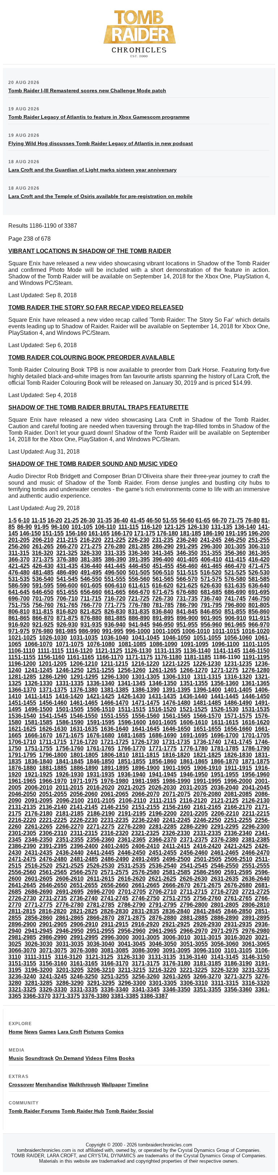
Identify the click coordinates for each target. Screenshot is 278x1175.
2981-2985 (22, 937)
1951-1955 (225, 774)
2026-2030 (162, 787)
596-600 (67, 585)
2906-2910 (84, 924)
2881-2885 (194, 918)
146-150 (30, 533)
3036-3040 (100, 944)
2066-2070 (146, 794)
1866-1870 (225, 761)
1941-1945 (163, 774)
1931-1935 (100, 774)
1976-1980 (115, 781)
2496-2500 (176, 859)
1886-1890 (84, 768)
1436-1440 (193, 696)
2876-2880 (163, 918)
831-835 (138, 611)
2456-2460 (194, 853)
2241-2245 (176, 820)
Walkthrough (84, 1084)
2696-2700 (101, 892)
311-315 (18, 553)
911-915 (259, 618)
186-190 (213, 533)
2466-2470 (256, 853)
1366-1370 (22, 690)
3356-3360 (238, 989)
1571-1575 (238, 716)
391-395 (139, 559)
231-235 (162, 540)
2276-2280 (132, 827)
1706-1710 (22, 742)
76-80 (252, 520)
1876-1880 (22, 768)
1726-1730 (145, 742)
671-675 (163, 592)
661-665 (115, 592)
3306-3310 (194, 983)
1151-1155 (21, 657)
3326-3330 (53, 989)
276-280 (115, 546)
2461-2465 (225, 853)
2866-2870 (100, 918)
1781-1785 (225, 748)
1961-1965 (22, 781)
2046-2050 (22, 794)
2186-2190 (101, 813)
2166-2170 (238, 807)
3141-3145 (225, 957)
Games (47, 1032)
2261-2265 (38, 827)
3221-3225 (193, 970)
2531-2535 (132, 866)
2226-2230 (84, 820)
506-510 (163, 572)
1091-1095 (194, 644)
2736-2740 (84, 898)
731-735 (187, 598)
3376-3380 (95, 996)
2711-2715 (193, 892)
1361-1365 (256, 683)
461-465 (211, 566)
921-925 (43, 625)
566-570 (187, 579)
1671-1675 (70, 735)
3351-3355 (207, 989)
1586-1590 (70, 722)
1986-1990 (176, 781)
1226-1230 (207, 664)
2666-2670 (176, 885)
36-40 (120, 520)
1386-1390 (146, 690)
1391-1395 (176, 690)
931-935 (91, 625)
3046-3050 (163, 944)
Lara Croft (70, 1032)
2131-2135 (22, 807)
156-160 (76, 533)
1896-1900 (146, 768)
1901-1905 (176, 768)
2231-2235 (115, 820)
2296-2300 (256, 827)
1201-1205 (53, 664)
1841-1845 (70, 761)
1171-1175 (139, 657)
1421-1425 (100, 696)
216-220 (90, 540)
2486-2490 (115, 859)
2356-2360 (100, 840)
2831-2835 (145, 911)
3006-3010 (176, 937)
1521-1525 (193, 709)
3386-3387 (154, 996)
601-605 (91, 585)
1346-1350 (163, 683)
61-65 (202, 520)
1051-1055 (207, 638)
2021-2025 (132, 787)
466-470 (235, 566)
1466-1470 (115, 703)
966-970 (259, 625)
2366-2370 (163, 840)
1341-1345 (132, 683)
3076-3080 (84, 950)
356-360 (235, 553)
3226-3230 (225, 970)
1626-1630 (53, 729)
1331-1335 (70, 683)
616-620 (162, 585)
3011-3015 (207, 937)
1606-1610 (194, 722)
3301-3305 (163, 983)
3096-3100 (207, 950)
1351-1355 (194, 683)
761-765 (67, 605)
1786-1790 (256, 748)
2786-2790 (132, 905)
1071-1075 (70, 644)
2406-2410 (146, 846)
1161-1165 (80, 657)
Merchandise (51, 1084)
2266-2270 (70, 827)
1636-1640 (115, 729)
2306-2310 (53, 833)
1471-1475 (146, 703)
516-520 (211, 572)
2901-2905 (53, 924)
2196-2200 (163, 813)
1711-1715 (53, 742)
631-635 (235, 585)
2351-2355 (70, 840)
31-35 (104, 520)
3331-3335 (84, 989)
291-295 (187, 546)
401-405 (187, 559)
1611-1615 (225, 722)
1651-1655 (207, 729)
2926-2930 (207, 924)
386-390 (115, 559)
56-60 (186, 520)
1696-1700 (225, 735)
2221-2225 (53, 820)
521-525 (235, 572)
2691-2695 (70, 892)
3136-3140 (193, 957)
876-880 (91, 618)
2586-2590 (207, 872)
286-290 (163, 546)
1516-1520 (162, 709)
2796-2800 (194, 905)
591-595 (43, 585)
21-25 (71, 520)
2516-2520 (38, 866)
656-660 (91, 592)
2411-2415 (176, 846)
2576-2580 (146, 872)
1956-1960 (256, 774)
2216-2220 (22, 820)
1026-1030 (53, 638)
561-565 (163, 579)
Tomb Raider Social (129, 1111)
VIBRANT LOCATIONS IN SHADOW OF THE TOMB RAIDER (89, 251)
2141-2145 (84, 807)
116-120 (151, 527)
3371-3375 (66, 996)
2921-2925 (176, 924)
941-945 (139, 625)
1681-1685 (132, 735)
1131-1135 (167, 651)
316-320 (42, 553)
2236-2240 (146, 820)
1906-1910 (208, 768)
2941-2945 (38, 931)
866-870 (43, 618)
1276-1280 (256, 670)
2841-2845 (207, 911)
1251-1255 (100, 670)
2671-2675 (207, 885)
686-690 (235, 592)
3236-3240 (22, 976)
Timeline (137, 1084)
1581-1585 (38, 722)
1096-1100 (225, 644)
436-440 (91, 566)
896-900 (187, 618)
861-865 (19, 618)
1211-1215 (114, 664)
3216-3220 (162, 970)
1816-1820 (176, 755)
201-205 (19, 540)
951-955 (187, 625)
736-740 (211, 598)
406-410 (211, 559)
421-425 (19, 566)
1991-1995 (207, 781)
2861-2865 (70, 918)
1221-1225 (176, 664)
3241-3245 (53, 976)
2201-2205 (194, 813)
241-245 (211, 540)
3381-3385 (125, 996)
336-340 (138, 553)
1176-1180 (168, 657)
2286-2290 (194, 827)
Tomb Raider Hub (83, 1111)
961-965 (235, 625)
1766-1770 (132, 748)
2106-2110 (132, 800)
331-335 (115, 553)
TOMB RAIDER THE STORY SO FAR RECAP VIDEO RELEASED (96, 307)
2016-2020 (100, 787)
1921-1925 (38, 774)
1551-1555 (115, 716)
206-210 (43, 540)
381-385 (91, 559)
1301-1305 (146, 677)
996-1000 (138, 631)
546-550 (91, 579)
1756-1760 (70, 748)
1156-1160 (51, 657)
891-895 (163, 618)
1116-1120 (79, 651)
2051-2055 (53, 794)
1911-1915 (238, 768)
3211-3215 (132, 970)
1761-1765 (100, 748)
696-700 (19, 598)
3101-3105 (238, 950)
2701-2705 (132, 892)
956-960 (211, 625)
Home (16, 1032)
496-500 (115, 572)
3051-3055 (194, 944)
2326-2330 (176, 833)
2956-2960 (132, 931)
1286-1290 (53, 677)
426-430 (43, 566)
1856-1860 (163, 761)
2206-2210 (225, 813)
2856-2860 (38, 918)
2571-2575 (115, 872)
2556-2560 (22, 872)
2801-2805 (225, 905)
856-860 (259, 611)
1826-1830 (238, 755)
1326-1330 (38, 683)
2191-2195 (132, 813)
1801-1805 (84, 755)
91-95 (41, 527)
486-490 (67, 572)
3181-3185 (207, 963)
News (31, 1032)
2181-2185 (70, 813)
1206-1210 (84, 664)
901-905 (211, 618)
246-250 (235, 540)
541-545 (67, 579)
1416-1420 (69, 696)
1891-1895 (115, 768)
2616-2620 (132, 879)
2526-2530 (100, 866)
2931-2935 (238, 924)
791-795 (211, 605)
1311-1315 (207, 677)
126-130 (198, 527)
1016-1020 (256, 631)
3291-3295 (101, 983)
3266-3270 (207, 976)
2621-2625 (162, 879)
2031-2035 (193, 787)
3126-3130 (131, 957)
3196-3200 (38, 970)
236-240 (187, 540)
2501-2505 (208, 859)
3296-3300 (132, 983)
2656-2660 (115, 885)
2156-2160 (176, 807)
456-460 (187, 566)
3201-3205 (70, 970)
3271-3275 (238, 976)
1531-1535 (256, 709)
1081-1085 (132, 644)
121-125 (174, 527)
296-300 (211, 546)
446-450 (139, 566)
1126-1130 (138, 651)
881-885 (115, 618)
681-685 (211, 592)
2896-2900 (22, 924)
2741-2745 (115, 898)
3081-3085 (115, 950)
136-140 (245, 527)
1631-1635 (84, 729)
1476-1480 (176, 703)
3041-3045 (132, 944)
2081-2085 (238, 794)
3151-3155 (22, 963)
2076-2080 (207, 794)
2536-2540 (163, 866)
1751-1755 (38, 748)
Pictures (94, 1032)
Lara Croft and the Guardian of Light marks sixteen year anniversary (92, 170)
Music (16, 1058)
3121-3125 (99, 957)
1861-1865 (194, 761)
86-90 (24, 527)
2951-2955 (100, 931)
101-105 (82, 527)
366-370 (19, 559)
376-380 (67, 559)
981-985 (66, 631)
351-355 (211, 553)
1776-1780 (194, 748)
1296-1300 (115, 677)
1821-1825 (207, 755)
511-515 (187, 572)
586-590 (19, 585)
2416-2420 (207, 846)
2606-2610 (70, 879)
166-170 (121, 533)
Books (127, 1058)
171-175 (144, 533)
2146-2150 (115, 807)
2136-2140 (53, 807)
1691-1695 (194, 735)
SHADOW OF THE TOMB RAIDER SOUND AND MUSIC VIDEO (92, 464)
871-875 (67, 618)
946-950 (163, 625)
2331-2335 (207, 833)
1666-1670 (38, 735)
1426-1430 (132, 696)
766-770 (91, 605)
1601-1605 (163, 722)
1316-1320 (238, 677)
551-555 (115, 579)
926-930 (67, 625)
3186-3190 (238, 963)
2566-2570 (84, 872)
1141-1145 (226, 651)
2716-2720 (225, 892)
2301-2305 (22, 833)
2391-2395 (53, 846)
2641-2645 (22, 885)
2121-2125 (225, 800)
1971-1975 (84, 781)
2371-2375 (194, 840)
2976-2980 (256, 931)
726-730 (162, 598)
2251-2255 (238, 820)
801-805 (259, 605)
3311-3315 (225, 983)
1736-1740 (207, 742)
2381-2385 (256, 840)
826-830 (115, 611)
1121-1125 (108, 651)
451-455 (163, 566)
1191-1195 (256, 657)
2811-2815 (22, 911)
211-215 (66, 540)
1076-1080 (101, 644)
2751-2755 (176, 898)
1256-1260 (132, 670)
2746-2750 (146, 898)
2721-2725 (256, 892)
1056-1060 (238, 638)
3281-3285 (38, 983)
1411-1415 (38, 696)
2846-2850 (238, 911)
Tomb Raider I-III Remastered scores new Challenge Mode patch (87, 90)
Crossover (21, 1084)
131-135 (221, 527)
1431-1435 (162, 696)
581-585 (259, 579)
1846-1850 (100, 761)
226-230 (138, 540)
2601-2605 (38, 879)
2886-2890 (225, 918)
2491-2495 (146, 859)
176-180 (167, 533)
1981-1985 (146, 781)
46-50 (153, 520)
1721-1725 (115, 742)
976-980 (42, 631)
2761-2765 (238, 898)
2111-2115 (162, 800)
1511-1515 (132, 709)
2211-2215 (256, 813)
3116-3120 (68, 957)
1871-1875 (256, 761)
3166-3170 (115, 963)
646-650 (43, 592)
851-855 (235, 611)
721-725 (138, 598)
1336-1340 (100, 683)
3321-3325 (22, 989)
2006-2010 (38, 787)
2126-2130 (256, 800)
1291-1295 (84, 677)
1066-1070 (38, 644)
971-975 (19, 631)
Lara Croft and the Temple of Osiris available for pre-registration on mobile (100, 196)
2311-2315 (84, 833)
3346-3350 (176, 989)
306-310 (259, 546)
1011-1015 (226, 631)
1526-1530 (225, 709)
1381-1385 (115, 690)
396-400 (163, 559)
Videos (93, 1058)
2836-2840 (176, 911)
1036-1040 (115, 638)
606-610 (115, 585)
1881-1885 (53, 768)
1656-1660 (238, 729)
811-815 (42, 611)
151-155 (53, 533)
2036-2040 (225, 787)
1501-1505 (70, 709)
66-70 (219, 520)
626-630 (211, 585)
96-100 (60, 527)
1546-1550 (84, 716)
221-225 (115, 540)
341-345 (162, 553)
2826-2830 (115, 911)
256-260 (19, 546)
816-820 (66, 611)
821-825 (90, 611)
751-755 (19, 605)
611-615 (139, 585)
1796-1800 (53, 755)
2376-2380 (225, 840)
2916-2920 (145, 924)
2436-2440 (70, 853)
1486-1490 (238, 703)
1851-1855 (132, 761)
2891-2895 (256, 918)
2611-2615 (100, 879)
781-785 (163, 605)
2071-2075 (176, 794)
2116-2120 (193, 800)
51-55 (170, 520)
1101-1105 (256, 644)
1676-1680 (100, 735)
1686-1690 (163, 735)
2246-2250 (207, 820)
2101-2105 (101, 800)
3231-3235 (256, 970)
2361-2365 (132, 840)
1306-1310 (176, 677)
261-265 (43, 546)
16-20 (54, 520)
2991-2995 (84, 937)
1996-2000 (238, 781)
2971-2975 (225, 931)
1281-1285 (22, 677)
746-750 (259, 598)
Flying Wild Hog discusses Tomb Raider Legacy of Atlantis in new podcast (100, 143)
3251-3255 (115, 976)
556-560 (139, 579)
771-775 (115, 605)
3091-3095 (176, 950)
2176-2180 (38, 813)
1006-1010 (196, 631)
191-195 (236, 533)
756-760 (43, 605)
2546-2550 (225, 866)
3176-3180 (176, 963)
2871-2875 (132, 918)
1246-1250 (70, 670)
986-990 (89, 631)
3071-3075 (53, 950)
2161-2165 (207, 807)
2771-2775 (38, 905)
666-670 (139, 592)
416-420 (259, 559)
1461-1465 (84, 703)
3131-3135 (162, 957)
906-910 (235, 618)
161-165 (99, 533)
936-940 (115, 625)
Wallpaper (114, 1084)
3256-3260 (146, 976)
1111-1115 (51, 651)
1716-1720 (84, 742)
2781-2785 (100, 905)
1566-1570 (207, 716)
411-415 (235, 559)
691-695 (259, 592)
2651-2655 (84, 885)
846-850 (211, 611)
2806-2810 (256, 905)
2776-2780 (70, 905)
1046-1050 (176, 638)
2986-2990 (53, 937)
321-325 (66, 553)
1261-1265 (163, 670)
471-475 (259, 566)
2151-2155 (146, 807)
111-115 (128, 527)
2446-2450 (132, 853)
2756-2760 (207, 898)
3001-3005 (146, 937)
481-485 (43, 572)
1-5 (12, 520)
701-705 (43, 598)
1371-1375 (53, 690)
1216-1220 (145, 664)
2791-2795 (163, 905)
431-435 (67, 566)
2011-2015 (69, 787)
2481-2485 (84, 859)
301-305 (235, 546)
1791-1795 (22, 755)
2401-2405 (115, 846)
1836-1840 (38, 761)
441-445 (115, 566)
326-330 (90, 553)
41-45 (137, 520)
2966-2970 (194, 931)
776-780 (139, 605)
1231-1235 (238, 664)
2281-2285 (163, 827)
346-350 (187, 553)
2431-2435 (38, 853)
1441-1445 (225, 696)
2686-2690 (38, 892)
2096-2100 (70, 800)
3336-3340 (115, 989)
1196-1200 (22, 664)
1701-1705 (256, 735)
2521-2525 (70, 866)
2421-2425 (238, 846)
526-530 (259, 572)
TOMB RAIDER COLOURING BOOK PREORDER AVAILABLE (91, 357)
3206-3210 (101, 970)
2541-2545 (194, 866)
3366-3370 (37, 996)
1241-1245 (38, 670)
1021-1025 (22, 638)
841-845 (187, 611)
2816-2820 (53, 911)
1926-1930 (70, 774)
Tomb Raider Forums (34, 1111)
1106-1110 (21, 651)
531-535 (19, 579)
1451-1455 (22, 703)
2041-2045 (256, 787)
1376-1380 (84, 690)
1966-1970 (53, 781)
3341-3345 (146, 989)
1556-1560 (146, 716)
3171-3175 (146, 963)
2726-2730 (22, 898)
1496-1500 (38, 709)
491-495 (91, 572)
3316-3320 (256, 983)
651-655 (67, 592)
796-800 (235, 605)
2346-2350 (38, 840)
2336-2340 (238, 833)
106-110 (105, 527)
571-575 (211, 579)
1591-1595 (101, 722)
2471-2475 (22, 859)
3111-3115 (37, 957)
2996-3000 (115, 937)
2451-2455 (163, 853)
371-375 (43, 559)
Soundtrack (39, 1058)
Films (110, 1058)
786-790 (187, 605)
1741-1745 (238, 742)
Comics (114, 1032)
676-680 (187, 592)
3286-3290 (70, 983)
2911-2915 (115, 924)
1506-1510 (101, 709)
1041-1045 (146, 638)
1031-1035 (84, 638)
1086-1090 (163, 644)
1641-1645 (146, 729)
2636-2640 (256, 879)
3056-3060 (225, 944)
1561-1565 (176, 716)
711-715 (90, 598)
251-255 (259, 540)
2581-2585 (176, 872)
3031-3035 (70, 944)
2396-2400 (84, 846)
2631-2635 (225, 879)
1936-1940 (132, 774)
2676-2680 (238, 885)
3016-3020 (238, 937)
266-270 (67, 546)
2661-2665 (146, 885)
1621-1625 (22, 729)
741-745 (235, 598)
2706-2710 (163, 892)
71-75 (235, 520)
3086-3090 (146, 950)
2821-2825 (84, 911)
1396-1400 (207, 690)
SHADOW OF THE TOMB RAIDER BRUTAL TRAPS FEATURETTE (98, 407)
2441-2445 (100, 853)
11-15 (38, 520)
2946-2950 (70, 931)
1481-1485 (207, 703)
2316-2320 (115, 833)
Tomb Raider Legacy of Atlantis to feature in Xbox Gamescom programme (99, 117)
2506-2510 (238, 859)
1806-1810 (115, 755)
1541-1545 (53, 716)
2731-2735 (53, 898)
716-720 (115, 598)
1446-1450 (256, 696)
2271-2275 (100, 827)
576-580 (235, 579)
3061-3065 (256, 944)
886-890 (139, 618)
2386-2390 (22, 846)
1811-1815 (145, 755)
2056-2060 (84, 794)
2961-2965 (163, 931)
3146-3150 (256, 957)
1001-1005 (166, 631)
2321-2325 (145, 833)
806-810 (19, 611)
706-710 (67, 598)
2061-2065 (115, 794)
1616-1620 (256, 722)
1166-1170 (109, 657)
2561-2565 (53, 872)
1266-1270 (194, 670)
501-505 (139, 572)
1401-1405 (238, 690)
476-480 (19, 572)
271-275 (91, 546)
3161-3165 (84, 963)
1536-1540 (22, 716)
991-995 (112, 631)
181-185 (190, 533)
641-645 (19, 592)
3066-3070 (22, 950)
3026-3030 (38, 944)
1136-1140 (197, 651)
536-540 (43, 579)
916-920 (19, 625)
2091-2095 (38, 800)
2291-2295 (225, 827)
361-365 (259, 553)
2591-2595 (238, 872)
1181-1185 (197, 657)
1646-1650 (176, 729)
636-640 (259, 585)
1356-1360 (225, 683)
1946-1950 (194, 774)
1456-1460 (53, 703)
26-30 (87, 520)
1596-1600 (132, 722)
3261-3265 (176, 976)
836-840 (162, 611)
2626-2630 (193, 879)
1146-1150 (256, 651)
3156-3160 (53, 963)
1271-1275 (225, 670)
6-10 (24, 520)
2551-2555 (256, 866)
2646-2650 (53, 885)
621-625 (187, 585)
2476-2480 (53, 859)
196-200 (259, 533)
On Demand (69, 1058)
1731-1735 (176, 742)
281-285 (139, 546)
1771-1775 (163, 748)
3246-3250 (84, 976)
